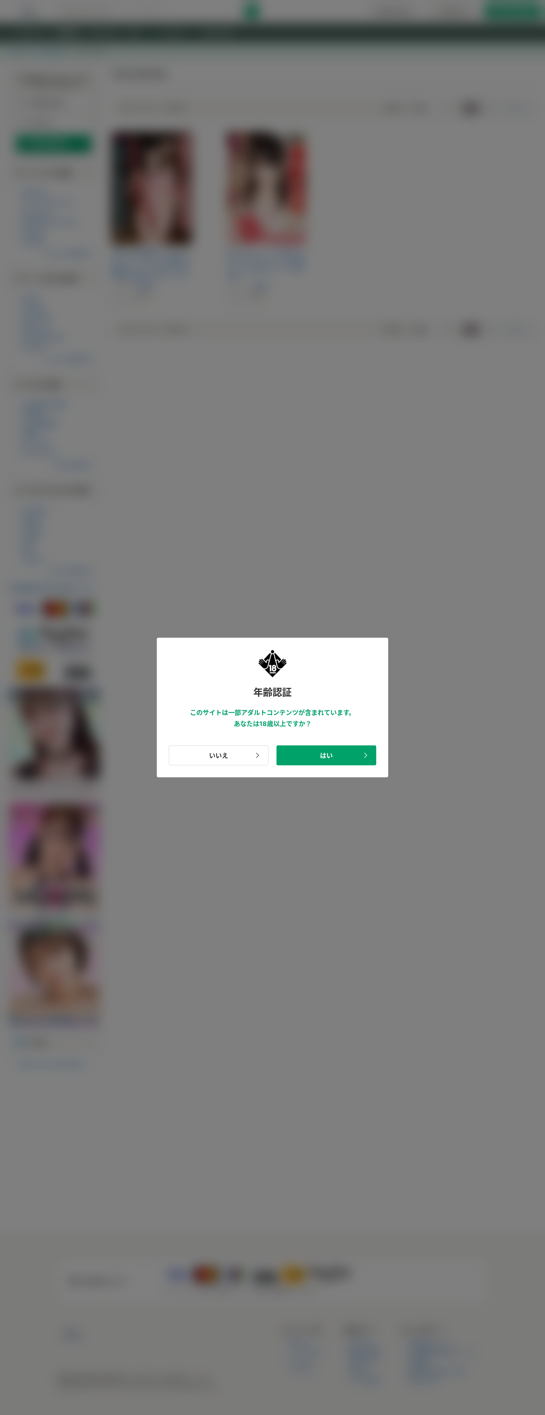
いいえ (218, 756)
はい (326, 756)
